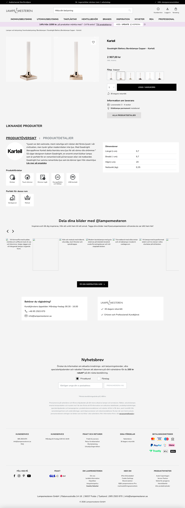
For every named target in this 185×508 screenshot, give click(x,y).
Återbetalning (92, 444)
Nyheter (139, 19)
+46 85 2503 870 (37, 311)
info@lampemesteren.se (40, 316)
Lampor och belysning (14, 30)
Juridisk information (92, 478)
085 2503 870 (22, 439)
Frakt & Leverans (92, 439)
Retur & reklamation (92, 441)
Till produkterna (103, 24)
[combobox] (93, 10)
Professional (166, 19)
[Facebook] (14, 476)
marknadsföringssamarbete (127, 486)
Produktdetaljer (58, 138)
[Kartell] (119, 41)
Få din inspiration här (91, 284)
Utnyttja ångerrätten (92, 446)
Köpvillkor (92, 481)
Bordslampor (41, 30)
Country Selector (92, 486)
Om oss (92, 476)
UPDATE (128, 24)
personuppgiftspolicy (126, 413)
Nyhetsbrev (127, 439)
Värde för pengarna (163, 481)
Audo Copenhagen (162, 476)
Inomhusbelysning (29, 30)
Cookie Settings (127, 478)
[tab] (23, 138)
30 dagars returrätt (128, 441)
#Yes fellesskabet (127, 476)
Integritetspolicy (92, 483)
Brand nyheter (127, 481)
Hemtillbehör (163, 483)
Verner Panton (163, 478)
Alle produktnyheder (162, 486)
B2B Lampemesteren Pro (128, 483)
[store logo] (19, 10)
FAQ (22, 444)
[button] (93, 42)
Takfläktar (70, 19)
